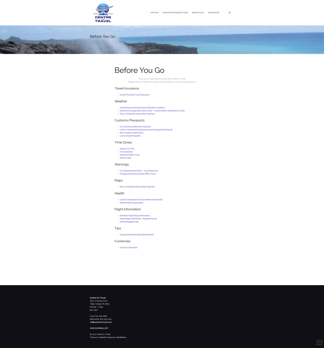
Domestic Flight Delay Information (135, 216)
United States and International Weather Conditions (142, 108)
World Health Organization (131, 203)
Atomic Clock (125, 158)
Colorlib (102, 337)
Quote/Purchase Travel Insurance (134, 95)
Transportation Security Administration (137, 235)
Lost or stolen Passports (130, 136)
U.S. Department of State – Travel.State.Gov (139, 171)
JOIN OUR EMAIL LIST (99, 328)
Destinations (213, 13)
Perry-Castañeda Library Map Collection (137, 114)
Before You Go (198, 13)
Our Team (154, 13)
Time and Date (126, 152)
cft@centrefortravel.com (101, 322)
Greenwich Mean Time (129, 155)
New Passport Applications (131, 133)
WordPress (121, 337)
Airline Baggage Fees (129, 222)
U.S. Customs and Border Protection (135, 127)
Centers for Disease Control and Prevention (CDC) (141, 200)
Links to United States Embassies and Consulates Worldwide (146, 130)
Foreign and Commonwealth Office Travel (138, 174)
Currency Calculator (128, 248)
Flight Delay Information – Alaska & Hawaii (138, 219)
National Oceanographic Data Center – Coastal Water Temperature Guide (152, 111)
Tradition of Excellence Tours (175, 13)
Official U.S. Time (127, 149)
